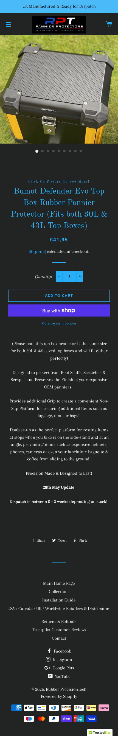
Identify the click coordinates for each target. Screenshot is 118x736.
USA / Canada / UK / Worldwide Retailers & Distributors (59, 608)
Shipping (37, 251)
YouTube (62, 676)
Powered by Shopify (59, 696)
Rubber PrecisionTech (66, 689)
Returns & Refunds (59, 621)
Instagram (62, 659)
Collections (59, 591)
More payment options (59, 323)
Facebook (62, 651)
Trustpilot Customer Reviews (59, 629)
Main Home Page (59, 583)
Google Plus (63, 667)
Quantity (43, 276)
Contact (59, 638)
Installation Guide (59, 600)
